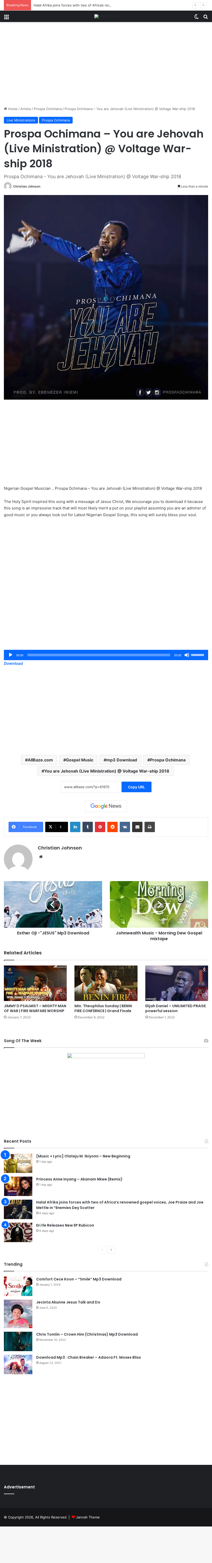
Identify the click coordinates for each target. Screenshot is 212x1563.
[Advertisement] (106, 66)
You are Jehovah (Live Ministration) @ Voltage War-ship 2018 (106, 771)
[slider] (198, 654)
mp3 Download (121, 759)
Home (12, 109)
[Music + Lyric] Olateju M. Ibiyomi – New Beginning (83, 1156)
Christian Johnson (26, 186)
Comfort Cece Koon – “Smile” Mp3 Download (79, 1279)
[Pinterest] (100, 827)
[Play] (10, 655)
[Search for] (205, 18)
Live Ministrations (21, 120)
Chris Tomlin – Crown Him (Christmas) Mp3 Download (87, 1334)
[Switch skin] (196, 18)
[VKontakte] (125, 827)
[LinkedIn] (75, 827)
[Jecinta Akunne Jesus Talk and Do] (18, 1314)
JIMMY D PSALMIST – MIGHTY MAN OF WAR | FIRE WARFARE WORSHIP (35, 1008)
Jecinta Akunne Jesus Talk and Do (68, 1302)
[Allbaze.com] (106, 16)
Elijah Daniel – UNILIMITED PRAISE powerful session (175, 1008)
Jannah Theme (88, 1517)
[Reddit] (112, 827)
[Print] (150, 827)
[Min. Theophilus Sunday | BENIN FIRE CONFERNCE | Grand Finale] (105, 983)
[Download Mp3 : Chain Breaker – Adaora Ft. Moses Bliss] (18, 1364)
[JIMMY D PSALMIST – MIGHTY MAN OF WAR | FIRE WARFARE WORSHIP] (35, 983)
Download (13, 663)
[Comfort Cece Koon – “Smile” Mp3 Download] (18, 1286)
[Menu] (6, 18)
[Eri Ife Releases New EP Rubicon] (18, 1232)
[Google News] (106, 806)
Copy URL (136, 787)
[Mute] (187, 655)
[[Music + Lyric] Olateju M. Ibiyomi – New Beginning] (18, 1163)
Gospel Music (79, 759)
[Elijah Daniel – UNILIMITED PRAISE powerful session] (176, 983)
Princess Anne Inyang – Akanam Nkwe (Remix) (79, 1179)
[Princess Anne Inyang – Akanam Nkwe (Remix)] (18, 1186)
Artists (25, 109)
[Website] (41, 857)
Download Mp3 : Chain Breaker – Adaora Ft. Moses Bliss (88, 1357)
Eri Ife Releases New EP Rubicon (65, 1225)
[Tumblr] (87, 827)
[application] (106, 655)
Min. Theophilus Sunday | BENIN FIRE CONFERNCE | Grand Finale (103, 1008)
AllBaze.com (40, 759)
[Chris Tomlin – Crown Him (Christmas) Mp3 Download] (18, 1341)
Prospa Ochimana (48, 109)
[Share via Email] (137, 827)
